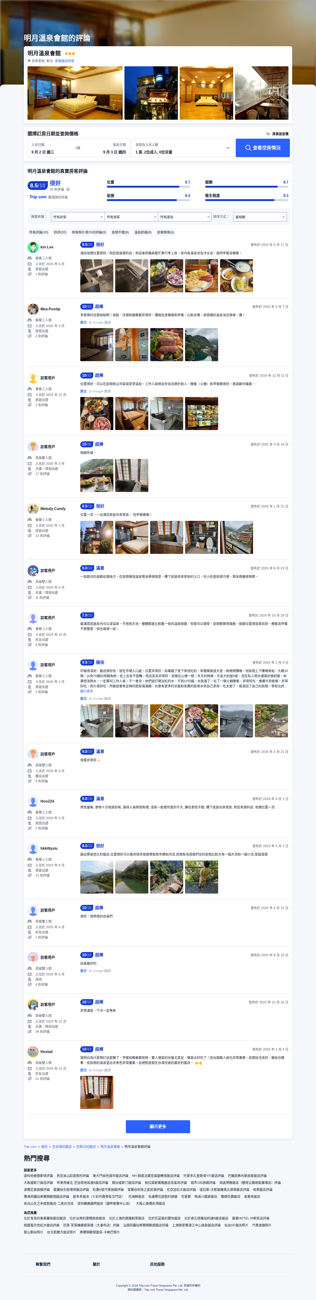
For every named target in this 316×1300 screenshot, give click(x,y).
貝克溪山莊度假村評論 (73, 1176)
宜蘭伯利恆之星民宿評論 (145, 1189)
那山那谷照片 (33, 1232)
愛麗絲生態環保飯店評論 (71, 1189)
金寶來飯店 (252, 1196)
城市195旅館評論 (203, 1182)
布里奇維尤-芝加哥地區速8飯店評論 (82, 1182)
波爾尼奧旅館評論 (37, 1189)
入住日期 (37, 144)
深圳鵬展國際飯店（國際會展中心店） (104, 1203)
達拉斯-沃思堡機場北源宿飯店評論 (224, 1189)
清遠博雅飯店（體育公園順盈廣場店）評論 (250, 1182)
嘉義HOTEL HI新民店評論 (251, 1218)
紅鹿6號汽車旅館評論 (108, 1189)
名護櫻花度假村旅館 (162, 1196)
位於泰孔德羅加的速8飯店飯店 (206, 1218)
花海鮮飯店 (136, 1196)
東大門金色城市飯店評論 (110, 1176)
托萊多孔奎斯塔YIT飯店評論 (203, 1176)
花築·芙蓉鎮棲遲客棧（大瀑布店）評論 (91, 1225)
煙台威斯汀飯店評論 (126, 1182)
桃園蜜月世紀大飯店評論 (41, 1225)
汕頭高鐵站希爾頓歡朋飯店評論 (145, 1225)
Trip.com (30, 1146)
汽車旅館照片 (262, 1225)
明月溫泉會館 (110, 1146)
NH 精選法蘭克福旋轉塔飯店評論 (156, 1176)
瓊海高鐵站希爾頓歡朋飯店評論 (46, 1196)
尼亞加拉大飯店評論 (181, 1189)
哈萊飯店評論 (263, 1189)
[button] (285, 8)
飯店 (44, 1146)
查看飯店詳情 (64, 61)
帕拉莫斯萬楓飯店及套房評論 (166, 1182)
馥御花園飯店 (230, 1196)
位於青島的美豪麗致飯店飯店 (45, 1218)
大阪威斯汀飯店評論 (38, 1182)
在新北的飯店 (86, 1146)
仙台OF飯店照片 (236, 1225)
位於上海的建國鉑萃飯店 (127, 1218)
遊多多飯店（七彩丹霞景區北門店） (99, 1196)
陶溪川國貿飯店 (206, 1196)
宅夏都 (186, 1196)
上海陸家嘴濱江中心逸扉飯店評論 (196, 1225)
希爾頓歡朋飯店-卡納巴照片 (100, 1232)
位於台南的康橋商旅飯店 (87, 1218)
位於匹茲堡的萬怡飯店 (164, 1218)
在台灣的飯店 (62, 1146)
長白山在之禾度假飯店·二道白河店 (49, 1203)
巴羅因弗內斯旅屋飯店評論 (247, 1176)
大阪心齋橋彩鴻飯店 (150, 1203)
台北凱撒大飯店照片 (61, 1232)
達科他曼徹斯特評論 (38, 1176)
